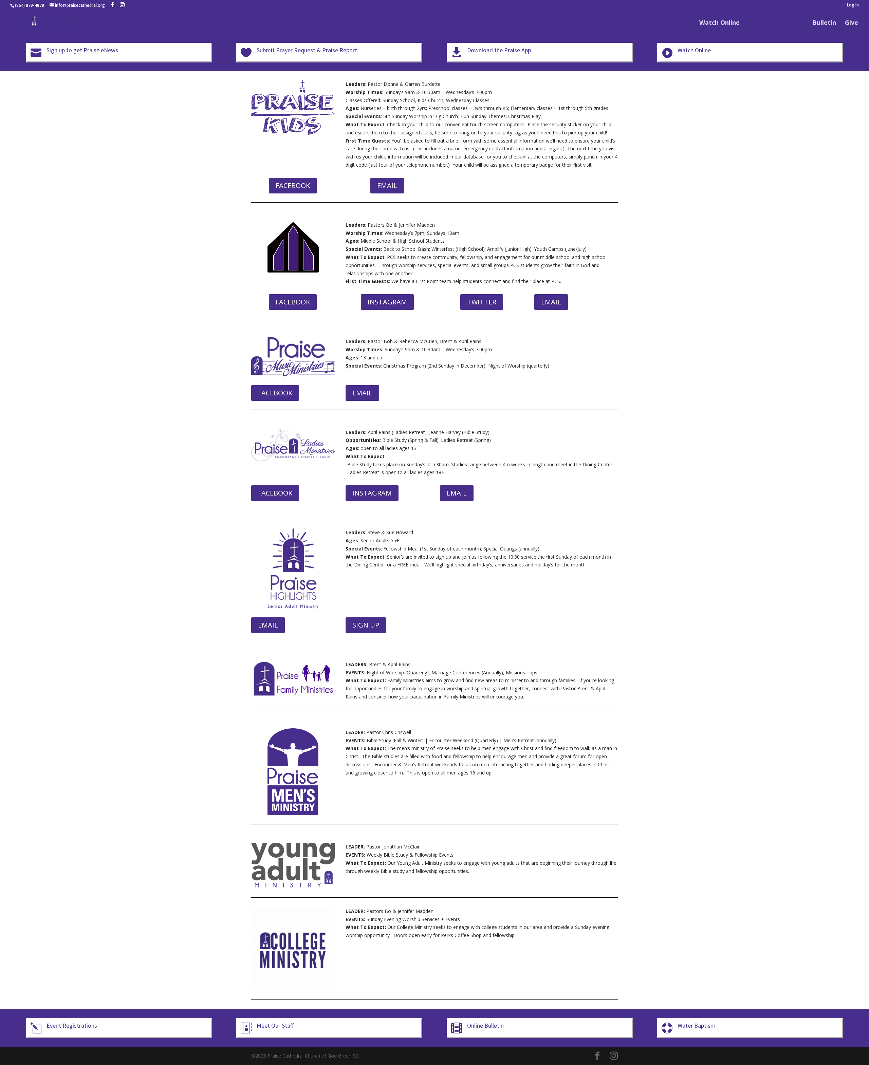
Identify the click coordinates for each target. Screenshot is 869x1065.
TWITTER (481, 301)
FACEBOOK (293, 185)
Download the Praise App (499, 50)
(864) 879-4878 (29, 5)
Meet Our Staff (275, 1025)
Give (851, 23)
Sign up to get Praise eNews (82, 50)
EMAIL (387, 185)
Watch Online (719, 23)
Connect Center (772, 23)
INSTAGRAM (387, 301)
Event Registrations (72, 1025)
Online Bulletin (485, 1025)
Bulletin (824, 23)
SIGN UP (365, 625)
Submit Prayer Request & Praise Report (307, 50)
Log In (853, 5)
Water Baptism (697, 1025)
